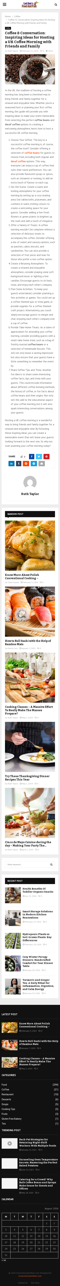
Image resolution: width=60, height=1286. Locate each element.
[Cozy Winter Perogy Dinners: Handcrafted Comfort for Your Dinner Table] (13, 963)
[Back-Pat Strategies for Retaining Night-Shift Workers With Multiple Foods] (10, 1143)
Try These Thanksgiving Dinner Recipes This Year (27, 778)
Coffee (8, 28)
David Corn (13, 648)
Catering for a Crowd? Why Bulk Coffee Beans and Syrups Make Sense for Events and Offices (37, 1184)
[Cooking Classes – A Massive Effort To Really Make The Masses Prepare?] (30, 678)
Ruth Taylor (13, 51)
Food (4, 1084)
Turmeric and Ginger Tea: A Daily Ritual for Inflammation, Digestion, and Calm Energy (38, 985)
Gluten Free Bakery (12, 1118)
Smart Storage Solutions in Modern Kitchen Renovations (37, 914)
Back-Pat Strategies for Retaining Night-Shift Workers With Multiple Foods (37, 1142)
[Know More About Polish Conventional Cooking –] (30, 546)
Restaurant (8, 1094)
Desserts (6, 1099)
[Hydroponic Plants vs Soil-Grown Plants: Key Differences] (13, 941)
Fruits (5, 1114)
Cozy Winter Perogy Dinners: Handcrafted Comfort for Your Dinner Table (37, 962)
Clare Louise (13, 582)
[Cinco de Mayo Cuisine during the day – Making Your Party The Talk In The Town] (30, 813)
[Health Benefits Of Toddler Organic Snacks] (13, 895)
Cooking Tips (8, 1109)
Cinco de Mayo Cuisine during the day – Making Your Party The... (28, 844)
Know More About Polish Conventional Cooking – (22, 576)
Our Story (35, 1282)
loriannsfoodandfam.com (30, 1276)
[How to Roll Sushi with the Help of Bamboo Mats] (30, 612)
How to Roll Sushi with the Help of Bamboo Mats (38, 1043)
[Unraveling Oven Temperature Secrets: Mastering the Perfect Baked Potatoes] (10, 1163)
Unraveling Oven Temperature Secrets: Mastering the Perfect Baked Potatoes (38, 1162)
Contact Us (23, 1282)
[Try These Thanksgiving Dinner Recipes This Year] (30, 747)
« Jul (4, 1260)
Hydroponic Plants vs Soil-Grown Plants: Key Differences (37, 937)
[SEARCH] (51, 864)
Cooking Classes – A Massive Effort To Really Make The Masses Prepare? (29, 710)
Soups (5, 1104)
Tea (4, 1123)
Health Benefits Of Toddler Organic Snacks (37, 890)
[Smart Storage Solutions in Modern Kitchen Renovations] (13, 918)
